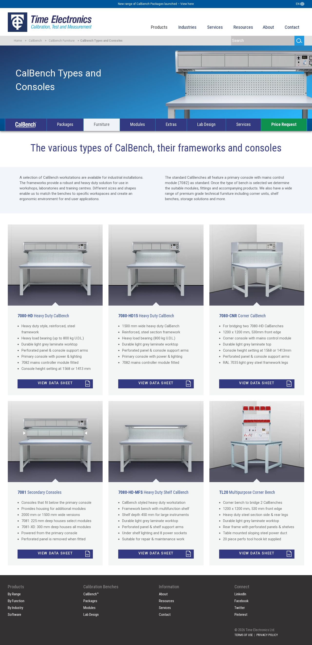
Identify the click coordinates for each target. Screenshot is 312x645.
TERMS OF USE (243, 635)
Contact (292, 27)
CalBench (35, 40)
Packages (65, 124)
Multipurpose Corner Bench (247, 492)
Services (215, 27)
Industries (187, 27)
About (268, 27)
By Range (14, 594)
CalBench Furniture (62, 40)
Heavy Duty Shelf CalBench (153, 492)
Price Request (283, 124)
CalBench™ (91, 594)
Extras (171, 124)
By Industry (15, 608)
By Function (16, 601)
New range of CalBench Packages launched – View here (156, 4)
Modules (137, 124)
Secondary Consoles (39, 492)
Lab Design (206, 124)
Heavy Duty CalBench (43, 315)
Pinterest (240, 614)
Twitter (239, 608)
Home (18, 40)
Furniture (101, 124)
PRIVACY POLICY (267, 635)
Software (14, 614)
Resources (243, 27)
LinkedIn (240, 594)
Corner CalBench (242, 315)
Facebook (241, 601)
